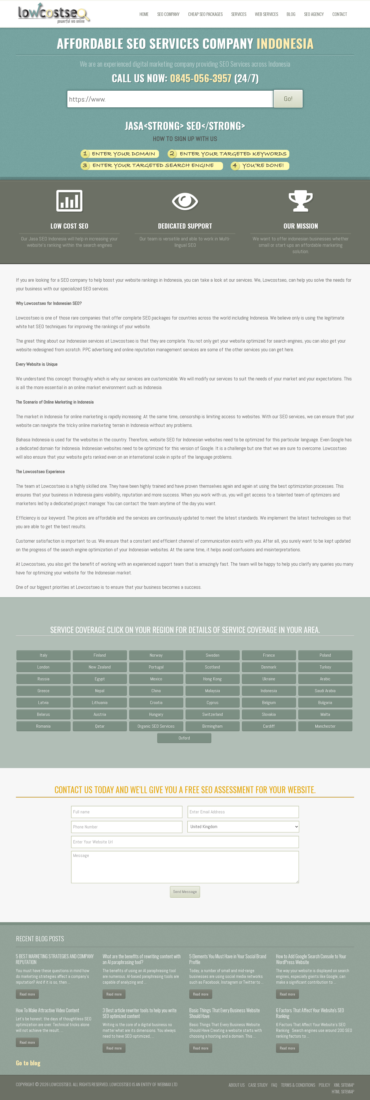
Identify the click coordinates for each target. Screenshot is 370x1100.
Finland (100, 655)
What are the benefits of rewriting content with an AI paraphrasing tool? (142, 959)
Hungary (156, 714)
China (156, 691)
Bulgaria (325, 702)
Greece (43, 691)
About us (237, 1085)
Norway (156, 655)
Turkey (325, 667)
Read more (27, 993)
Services (238, 14)
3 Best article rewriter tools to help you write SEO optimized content (140, 1013)
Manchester (325, 726)
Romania (43, 726)
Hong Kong (212, 679)
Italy (43, 655)
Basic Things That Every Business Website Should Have (224, 1013)
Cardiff (269, 726)
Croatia (156, 702)
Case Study (258, 1085)
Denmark (268, 667)
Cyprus (213, 702)
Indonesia (269, 691)
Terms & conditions (298, 1085)
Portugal (156, 667)
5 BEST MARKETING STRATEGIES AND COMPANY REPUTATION (55, 959)
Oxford (184, 738)
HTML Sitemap (343, 1091)
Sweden (212, 655)
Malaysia (212, 691)
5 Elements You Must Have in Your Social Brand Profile (227, 959)
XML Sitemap (344, 1085)
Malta (325, 714)
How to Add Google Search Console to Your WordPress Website (311, 959)
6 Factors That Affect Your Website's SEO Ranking (310, 1013)
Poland (325, 655)
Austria (100, 714)
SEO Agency (314, 14)
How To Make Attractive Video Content (47, 1010)
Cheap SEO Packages (205, 14)
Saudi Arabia (325, 691)
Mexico (156, 679)
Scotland (212, 667)
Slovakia (269, 714)
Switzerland (212, 714)
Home (144, 14)
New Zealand (100, 667)
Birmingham (212, 726)
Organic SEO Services (156, 726)
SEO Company (168, 14)
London (43, 667)
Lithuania (100, 702)
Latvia (43, 702)
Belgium (269, 702)
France (269, 655)
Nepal (99, 691)
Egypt (100, 679)
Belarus (43, 714)
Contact (339, 14)
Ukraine (268, 679)
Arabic (325, 679)
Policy (324, 1085)
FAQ (274, 1085)
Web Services (266, 14)
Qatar (100, 726)
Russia (43, 679)
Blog (291, 14)
